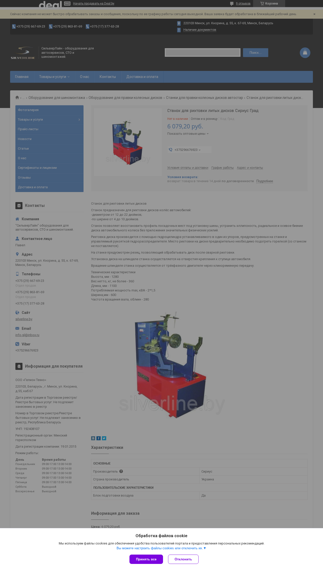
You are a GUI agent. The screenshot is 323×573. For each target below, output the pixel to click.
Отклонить (183, 559)
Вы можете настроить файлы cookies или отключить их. (160, 548)
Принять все (146, 559)
